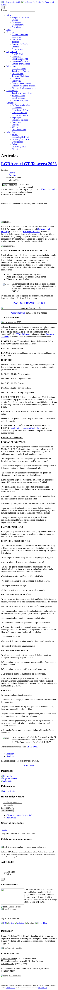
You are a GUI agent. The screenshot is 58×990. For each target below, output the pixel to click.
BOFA (15, 134)
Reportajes (16, 117)
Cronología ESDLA (20, 139)
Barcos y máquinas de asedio (24, 86)
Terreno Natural (18, 95)
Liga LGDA (11, 51)
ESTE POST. (33, 747)
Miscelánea (11, 132)
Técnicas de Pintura (20, 71)
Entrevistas (16, 122)
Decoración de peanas (21, 83)
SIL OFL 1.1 (42, 988)
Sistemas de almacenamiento (24, 88)
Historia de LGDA (20, 110)
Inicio (8, 15)
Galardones (17, 108)
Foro (8, 29)
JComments (29, 765)
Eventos (15, 47)
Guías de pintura (19, 68)
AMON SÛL (17, 54)
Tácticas (15, 42)
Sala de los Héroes (20, 115)
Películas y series (19, 147)
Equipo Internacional (21, 64)
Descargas (16, 22)
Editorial (15, 125)
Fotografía (16, 81)
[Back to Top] (3, 879)
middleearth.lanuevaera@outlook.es (25, 428)
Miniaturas (11, 66)
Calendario (16, 56)
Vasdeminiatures (18, 313)
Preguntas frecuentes (20, 17)
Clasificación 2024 (20, 59)
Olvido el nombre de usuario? (19, 815)
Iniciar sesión (7, 811)
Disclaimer (16, 27)
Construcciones (18, 98)
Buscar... (4, 10)
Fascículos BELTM (20, 137)
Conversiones (17, 73)
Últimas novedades (20, 34)
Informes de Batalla (20, 44)
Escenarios (16, 37)
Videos (15, 127)
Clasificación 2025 (20, 61)
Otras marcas (17, 49)
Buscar (15, 20)
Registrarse (11, 818)
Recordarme (6, 808)
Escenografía (12, 90)
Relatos (15, 144)
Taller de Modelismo (20, 76)
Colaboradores (18, 25)
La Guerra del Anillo (21, 105)
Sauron (12, 173)
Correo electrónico (49, 189)
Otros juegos (17, 142)
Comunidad (11, 103)
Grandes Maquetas (20, 100)
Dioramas (16, 78)
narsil (4, 829)
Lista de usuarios (19, 129)
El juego (10, 32)
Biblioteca (16, 149)
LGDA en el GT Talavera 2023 (29, 163)
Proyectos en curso (20, 120)
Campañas (16, 39)
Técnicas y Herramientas (22, 93)
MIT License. (10, 988)
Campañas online (19, 112)
